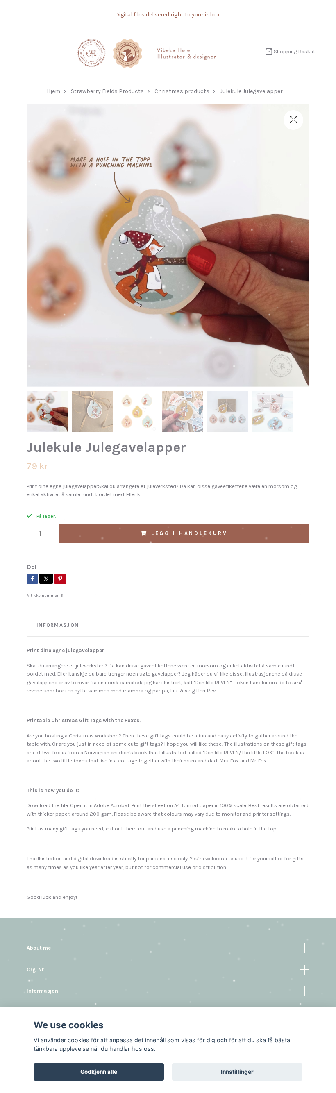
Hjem (53, 91)
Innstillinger (237, 1071)
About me (39, 948)
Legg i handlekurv (189, 533)
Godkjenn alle (98, 1071)
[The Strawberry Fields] (148, 52)
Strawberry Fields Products (107, 91)
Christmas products (181, 91)
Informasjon (42, 991)
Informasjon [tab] (57, 625)
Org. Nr (35, 969)
